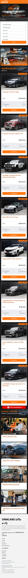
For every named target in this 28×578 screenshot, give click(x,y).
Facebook (4, 551)
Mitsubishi (4, 544)
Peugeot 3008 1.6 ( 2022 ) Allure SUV (12, 259)
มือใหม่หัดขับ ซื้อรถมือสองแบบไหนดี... (11, 484)
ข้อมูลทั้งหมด (14, 110)
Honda (3, 540)
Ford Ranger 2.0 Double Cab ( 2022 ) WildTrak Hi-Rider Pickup (11, 176)
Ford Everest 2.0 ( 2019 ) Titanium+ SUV (12, 134)
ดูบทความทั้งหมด (6, 416)
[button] (26, 56)
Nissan (3, 542)
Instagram (4, 555)
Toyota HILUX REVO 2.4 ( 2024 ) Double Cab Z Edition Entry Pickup (13, 301)
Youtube (4, 554)
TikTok (3, 552)
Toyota (3, 538)
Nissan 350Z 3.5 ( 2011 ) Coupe (10, 217)
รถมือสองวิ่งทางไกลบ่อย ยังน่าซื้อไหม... (11, 461)
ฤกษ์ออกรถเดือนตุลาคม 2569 (9, 437)
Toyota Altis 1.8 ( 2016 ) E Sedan (10, 92)
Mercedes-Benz (5, 545)
